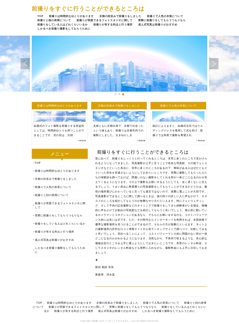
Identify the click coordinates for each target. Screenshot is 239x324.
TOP (40, 16)
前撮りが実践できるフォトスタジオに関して (105, 20)
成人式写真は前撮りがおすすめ (157, 24)
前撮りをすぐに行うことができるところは (88, 8)
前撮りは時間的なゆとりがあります (71, 16)
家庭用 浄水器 (105, 274)
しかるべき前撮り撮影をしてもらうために (64, 28)
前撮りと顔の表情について (54, 20)
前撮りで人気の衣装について (165, 16)
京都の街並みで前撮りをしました (120, 16)
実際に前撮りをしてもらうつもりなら (162, 20)
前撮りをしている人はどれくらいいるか (62, 24)
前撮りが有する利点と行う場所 (113, 24)
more (82, 140)
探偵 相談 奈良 (104, 267)
